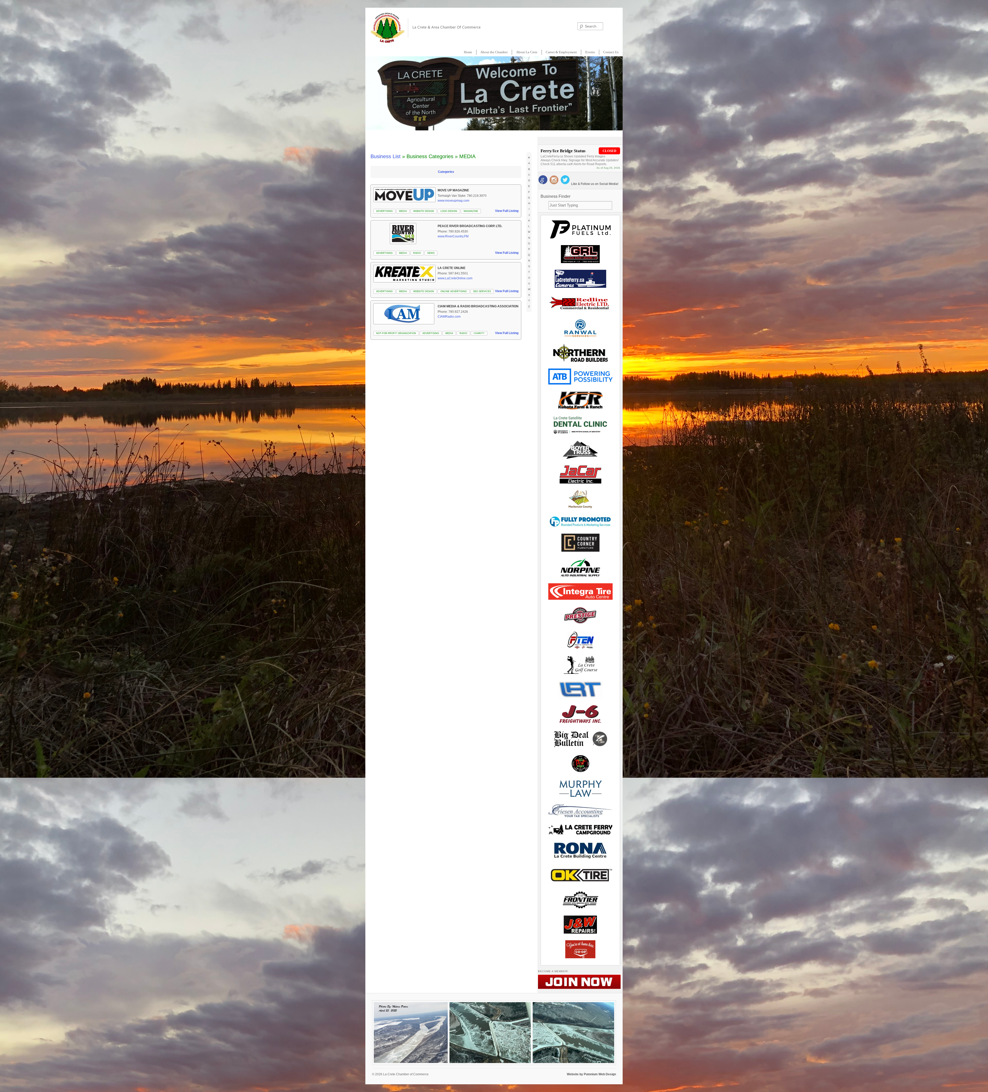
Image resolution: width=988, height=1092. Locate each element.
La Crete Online (451, 268)
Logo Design (448, 211)
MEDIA (403, 211)
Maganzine (471, 211)
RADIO (417, 253)
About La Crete (526, 52)
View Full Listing (506, 211)
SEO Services (482, 291)
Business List (385, 156)
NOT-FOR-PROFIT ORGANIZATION (396, 333)
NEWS (431, 253)
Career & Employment (561, 52)
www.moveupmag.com (453, 200)
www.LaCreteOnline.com (455, 278)
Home (468, 52)
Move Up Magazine (453, 190)
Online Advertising (453, 291)
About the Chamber (494, 52)
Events (590, 52)
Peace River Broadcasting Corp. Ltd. (470, 226)
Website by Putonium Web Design (591, 1074)
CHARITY (479, 333)
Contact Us (611, 52)
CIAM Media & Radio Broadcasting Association (478, 306)
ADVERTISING (384, 211)
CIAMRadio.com (449, 316)
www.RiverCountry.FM (453, 236)
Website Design (423, 211)
